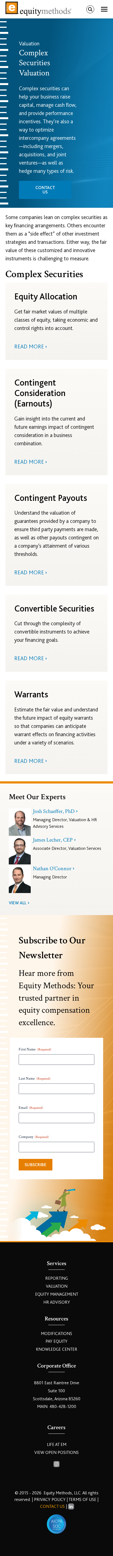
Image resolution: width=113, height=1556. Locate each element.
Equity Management (56, 1294)
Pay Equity (56, 1341)
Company (34, 1136)
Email (31, 1107)
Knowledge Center (56, 1349)
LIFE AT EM (56, 1444)
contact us (45, 190)
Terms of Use (82, 1499)
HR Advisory (56, 1302)
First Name (35, 1049)
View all (17, 902)
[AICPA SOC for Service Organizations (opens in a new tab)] (56, 1524)
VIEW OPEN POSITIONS (56, 1452)
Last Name (34, 1078)
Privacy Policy (50, 1499)
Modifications (56, 1333)
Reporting (56, 1278)
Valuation (56, 1286)
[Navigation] (104, 9)
